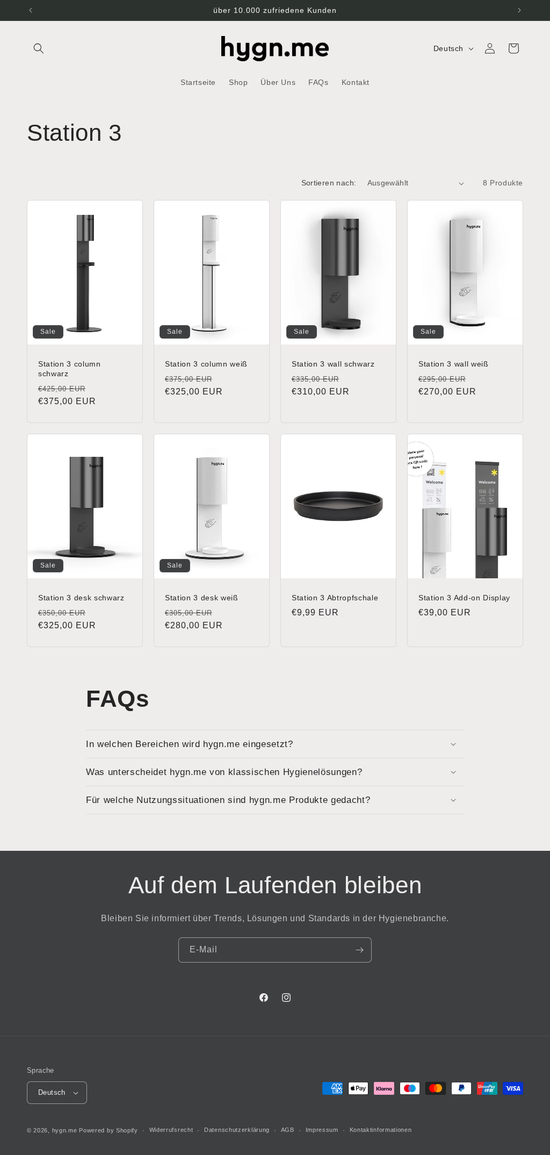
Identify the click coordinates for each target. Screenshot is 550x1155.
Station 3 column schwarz (69, 369)
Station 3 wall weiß (453, 364)
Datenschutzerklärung (237, 1130)
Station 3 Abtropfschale (335, 597)
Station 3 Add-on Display (464, 597)
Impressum (322, 1130)
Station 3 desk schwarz (81, 597)
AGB (287, 1130)
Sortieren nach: (329, 182)
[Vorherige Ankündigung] (30, 10)
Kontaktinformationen (381, 1130)
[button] (38, 48)
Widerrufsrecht (171, 1130)
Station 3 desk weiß (201, 597)
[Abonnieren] (359, 950)
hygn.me (64, 1130)
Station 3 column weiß (206, 364)
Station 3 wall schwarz (333, 364)
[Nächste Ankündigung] (519, 10)
